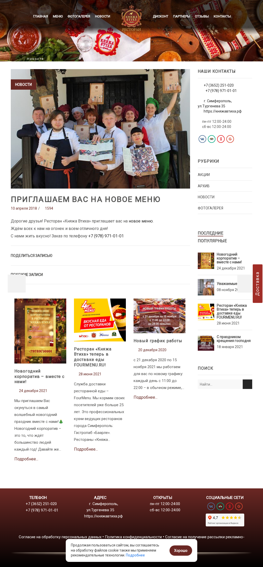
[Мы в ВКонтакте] (202, 139)
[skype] (185, 255)
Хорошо (180, 551)
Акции (204, 175)
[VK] (145, 255)
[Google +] (155, 255)
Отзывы (202, 16)
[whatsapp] (175, 255)
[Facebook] (135, 255)
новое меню (141, 221)
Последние (210, 233)
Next (246, 284)
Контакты (222, 16)
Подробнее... (40, 338)
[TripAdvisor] (211, 139)
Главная (40, 16)
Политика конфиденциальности (133, 537)
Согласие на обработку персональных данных (60, 537)
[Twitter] (125, 255)
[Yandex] (221, 139)
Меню (58, 16)
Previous (17, 284)
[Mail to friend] (165, 255)
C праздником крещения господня (234, 339)
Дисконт (160, 16)
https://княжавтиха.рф (223, 111)
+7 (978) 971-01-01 (106, 236)
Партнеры (181, 16)
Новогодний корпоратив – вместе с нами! (39, 376)
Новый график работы (158, 340)
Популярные (212, 240)
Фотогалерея (79, 16)
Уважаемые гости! (232, 284)
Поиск (247, 384)
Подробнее (135, 555)
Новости (102, 16)
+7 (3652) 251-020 (219, 85)
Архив (204, 186)
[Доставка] (257, 283)
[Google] (230, 139)
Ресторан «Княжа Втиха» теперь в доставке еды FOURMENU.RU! (92, 357)
